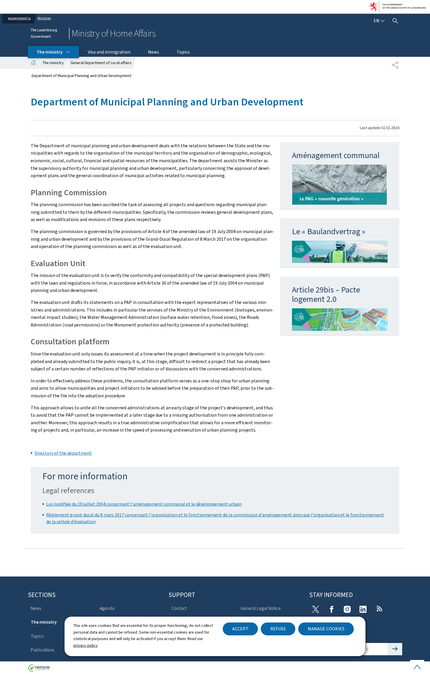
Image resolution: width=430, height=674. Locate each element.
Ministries (44, 18)
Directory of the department (63, 453)
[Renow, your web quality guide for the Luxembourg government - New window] (39, 670)
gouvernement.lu (19, 18)
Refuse (278, 629)
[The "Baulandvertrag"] (340, 252)
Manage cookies (326, 629)
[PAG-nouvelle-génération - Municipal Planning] (340, 185)
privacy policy (85, 645)
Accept (240, 629)
